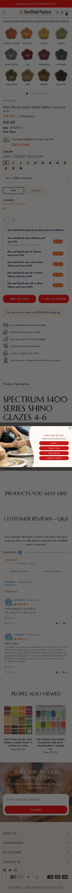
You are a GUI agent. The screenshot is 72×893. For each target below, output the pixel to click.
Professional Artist (54, 453)
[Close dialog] (69, 428)
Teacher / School (54, 448)
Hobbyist (54, 443)
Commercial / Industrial (54, 458)
